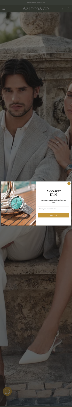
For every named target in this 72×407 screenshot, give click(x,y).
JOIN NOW (53, 215)
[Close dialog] (69, 183)
